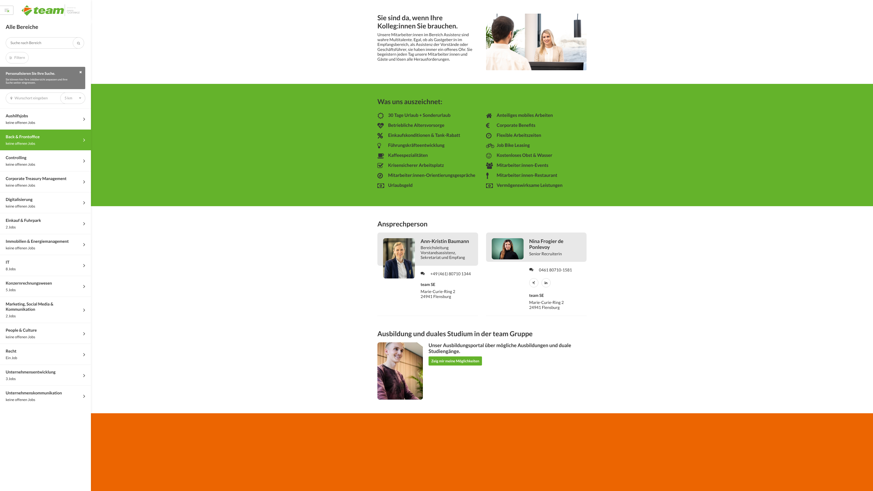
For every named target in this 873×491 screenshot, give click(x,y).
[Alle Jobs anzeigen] (6, 10)
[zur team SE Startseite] (51, 10)
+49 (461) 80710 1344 (450, 273)
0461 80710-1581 (555, 270)
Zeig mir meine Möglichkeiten (455, 361)
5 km (68, 98)
